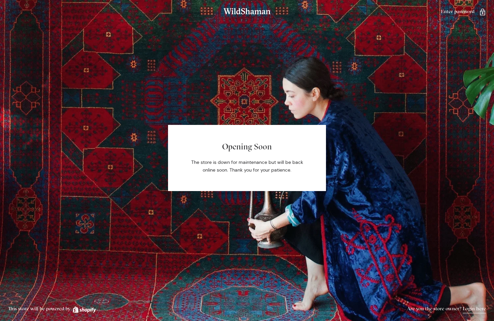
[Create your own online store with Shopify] (84, 308)
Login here (474, 308)
